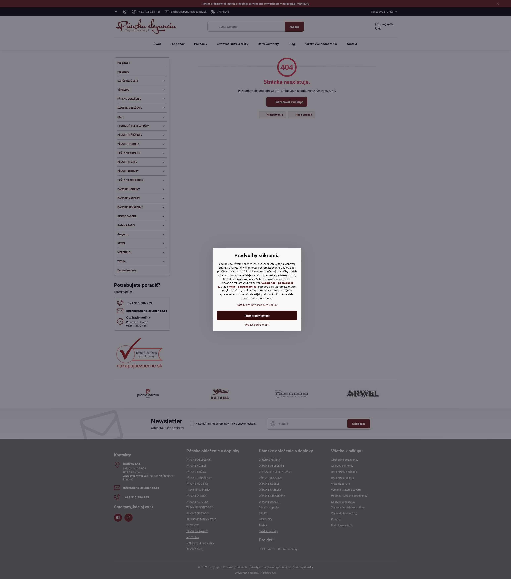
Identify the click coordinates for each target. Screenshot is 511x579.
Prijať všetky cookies (257, 315)
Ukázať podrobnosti (257, 325)
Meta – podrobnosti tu (243, 286)
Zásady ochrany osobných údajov (257, 305)
